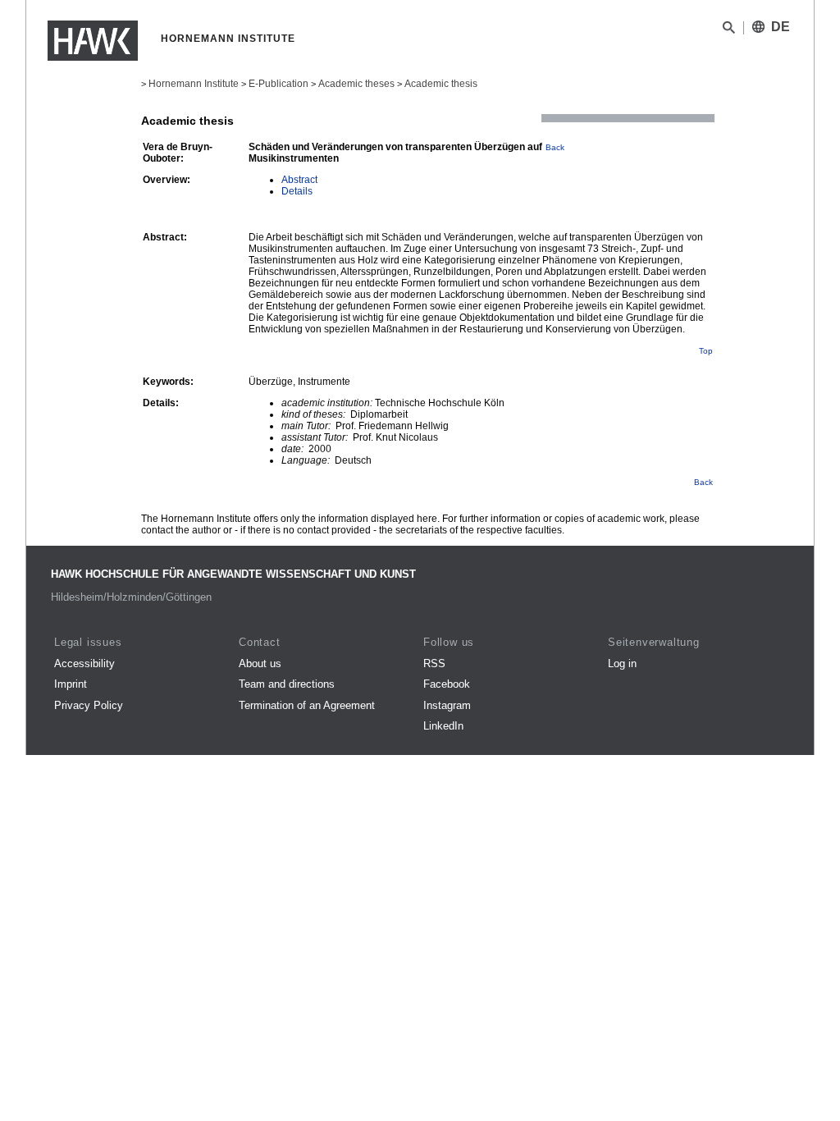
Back (555, 147)
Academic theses (356, 83)
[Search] (729, 30)
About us (260, 663)
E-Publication (278, 83)
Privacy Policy (88, 705)
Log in (622, 663)
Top (706, 350)
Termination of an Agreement (307, 705)
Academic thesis (440, 83)
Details (297, 191)
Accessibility (84, 663)
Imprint (70, 684)
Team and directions (287, 684)
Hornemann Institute (193, 83)
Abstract (299, 179)
